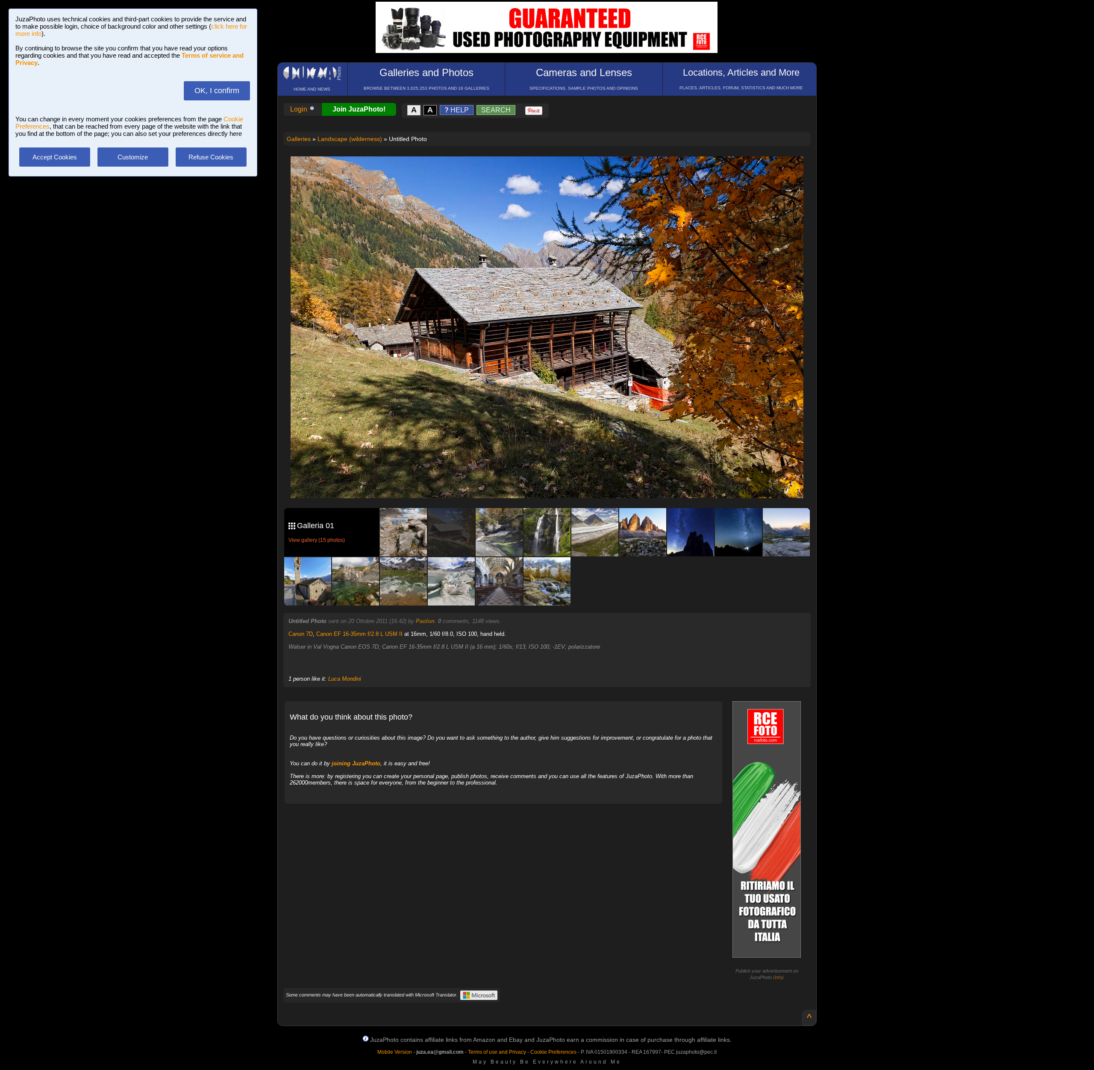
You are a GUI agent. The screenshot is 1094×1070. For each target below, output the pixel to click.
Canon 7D (300, 634)
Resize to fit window (552, 172)
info (778, 977)
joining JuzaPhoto (356, 763)
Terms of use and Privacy (497, 1052)
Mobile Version (394, 1052)
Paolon (425, 621)
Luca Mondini (344, 679)
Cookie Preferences (553, 1052)
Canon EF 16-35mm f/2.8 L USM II (359, 634)
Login (299, 109)
